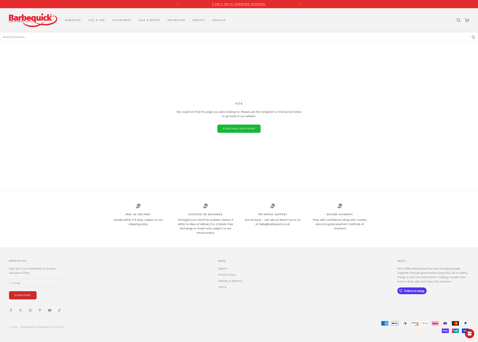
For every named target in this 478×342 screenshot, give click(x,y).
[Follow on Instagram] (30, 310)
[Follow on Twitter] (20, 310)
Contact (199, 20)
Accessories (121, 20)
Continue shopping (239, 128)
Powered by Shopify (51, 327)
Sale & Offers (149, 20)
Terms (222, 287)
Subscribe (22, 295)
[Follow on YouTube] (50, 310)
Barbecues (73, 20)
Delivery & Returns (230, 281)
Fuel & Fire (96, 20)
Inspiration (176, 20)
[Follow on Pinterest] (40, 310)
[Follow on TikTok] (59, 310)
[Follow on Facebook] (11, 310)
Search (222, 268)
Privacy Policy (227, 275)
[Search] (473, 37)
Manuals (219, 20)
